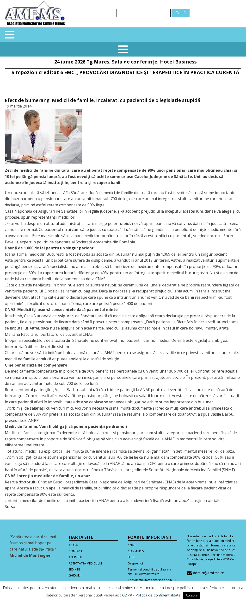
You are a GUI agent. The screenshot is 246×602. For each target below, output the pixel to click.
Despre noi (135, 563)
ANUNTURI (76, 557)
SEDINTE (74, 569)
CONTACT (75, 551)
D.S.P (131, 557)
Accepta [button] (191, 595)
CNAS (131, 545)
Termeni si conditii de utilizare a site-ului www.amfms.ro (149, 571)
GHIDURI (74, 575)
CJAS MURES (136, 551)
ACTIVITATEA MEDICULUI (85, 563)
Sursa (10, 506)
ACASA (73, 545)
